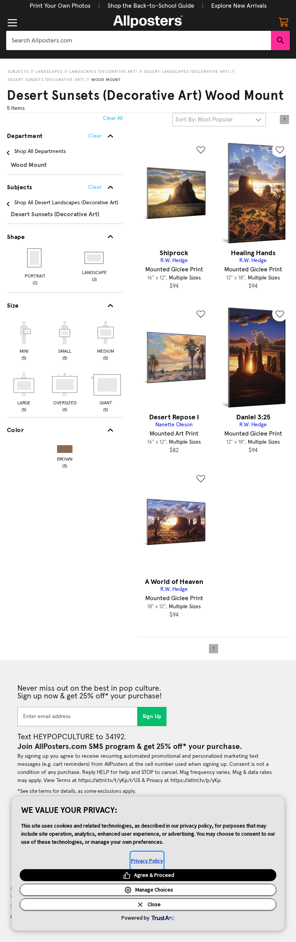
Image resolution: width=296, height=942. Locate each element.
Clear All (113, 118)
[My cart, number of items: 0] (284, 21)
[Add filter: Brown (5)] (64, 447)
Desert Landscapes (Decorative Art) (187, 72)
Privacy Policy (147, 860)
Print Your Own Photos (60, 6)
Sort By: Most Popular (204, 119)
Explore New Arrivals (239, 6)
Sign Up (152, 716)
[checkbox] (24, 339)
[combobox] (138, 40)
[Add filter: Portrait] (35, 257)
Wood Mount (106, 80)
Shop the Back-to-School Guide (151, 6)
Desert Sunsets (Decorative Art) (46, 80)
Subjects (18, 72)
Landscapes (48, 72)
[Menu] (12, 23)
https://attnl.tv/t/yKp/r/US (109, 780)
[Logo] (148, 21)
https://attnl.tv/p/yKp (195, 780)
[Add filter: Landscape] (94, 258)
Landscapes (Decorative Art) (103, 72)
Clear (95, 187)
